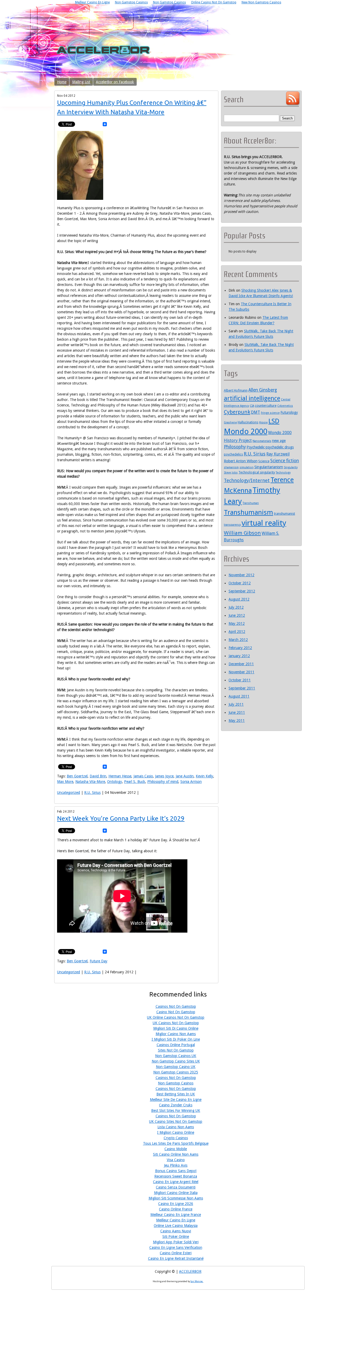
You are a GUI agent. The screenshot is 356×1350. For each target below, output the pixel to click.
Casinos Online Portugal (176, 1045)
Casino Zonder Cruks (175, 1105)
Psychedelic (256, 447)
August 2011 (239, 696)
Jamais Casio (143, 776)
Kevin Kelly (204, 776)
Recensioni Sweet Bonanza (175, 1176)
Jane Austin (185, 776)
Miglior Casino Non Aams (176, 1034)
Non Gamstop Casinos (175, 1083)
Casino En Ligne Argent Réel (175, 1182)
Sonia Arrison (191, 781)
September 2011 (242, 688)
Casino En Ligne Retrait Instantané (176, 1258)
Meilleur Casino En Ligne (175, 1220)
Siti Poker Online (175, 1236)
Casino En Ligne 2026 (175, 1204)
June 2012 (237, 615)
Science (263, 461)
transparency (232, 524)
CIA (252, 405)
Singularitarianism (268, 467)
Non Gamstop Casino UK (175, 1067)
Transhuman (251, 503)
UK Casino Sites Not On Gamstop (175, 1121)
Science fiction (284, 460)
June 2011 (237, 712)
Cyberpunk (237, 412)
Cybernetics (285, 405)
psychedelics (233, 454)
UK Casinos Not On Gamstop (176, 1023)
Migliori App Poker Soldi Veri (176, 1242)
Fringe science (270, 413)
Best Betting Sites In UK (175, 1094)
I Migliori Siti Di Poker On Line (176, 1039)
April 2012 (237, 631)
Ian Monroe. (197, 1281)
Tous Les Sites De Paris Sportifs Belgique (175, 1143)
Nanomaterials (262, 441)
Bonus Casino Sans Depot (176, 1171)
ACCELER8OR (190, 1271)
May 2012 (237, 623)
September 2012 (242, 591)
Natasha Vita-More (90, 781)
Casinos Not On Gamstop (176, 1006)
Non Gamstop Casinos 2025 (175, 1072)
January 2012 (239, 656)
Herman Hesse (119, 776)
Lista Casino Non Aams (175, 1127)
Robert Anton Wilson (240, 461)
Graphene (230, 422)
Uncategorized (68, 792)
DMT (255, 412)
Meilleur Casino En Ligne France (175, 1215)
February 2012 (240, 648)
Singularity (291, 467)
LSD (273, 421)
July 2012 (236, 607)
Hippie (263, 422)
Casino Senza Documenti (175, 1187)
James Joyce (164, 776)
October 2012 (240, 583)
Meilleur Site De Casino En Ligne (175, 1099)
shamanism (231, 467)
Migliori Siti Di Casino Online (175, 1028)
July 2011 (236, 704)
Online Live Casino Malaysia (176, 1225)
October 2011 (240, 680)
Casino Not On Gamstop (175, 1012)
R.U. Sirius (92, 792)
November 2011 (241, 672)
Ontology (114, 781)
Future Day (98, 961)
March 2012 (238, 640)
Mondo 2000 (245, 431)
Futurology (289, 412)
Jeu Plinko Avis (175, 1165)
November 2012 (241, 575)
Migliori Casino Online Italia (176, 1193)
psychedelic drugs (280, 447)
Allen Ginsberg (262, 390)
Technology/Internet (247, 480)
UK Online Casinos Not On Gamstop (175, 1017)
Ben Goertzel (77, 776)
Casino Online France (175, 1209)
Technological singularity (256, 472)
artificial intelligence (252, 398)
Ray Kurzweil (278, 454)
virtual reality (264, 523)
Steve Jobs (231, 472)
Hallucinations (248, 422)
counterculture (266, 405)
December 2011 (241, 664)
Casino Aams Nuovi (175, 1231)
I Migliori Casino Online (175, 1132)
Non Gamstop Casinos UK (175, 1056)
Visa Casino (176, 1160)
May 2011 (237, 720)
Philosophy (235, 446)
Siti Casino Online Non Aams (175, 1154)
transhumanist (284, 513)
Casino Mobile (175, 1149)
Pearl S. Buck (134, 781)
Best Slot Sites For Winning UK (175, 1110)
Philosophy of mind (162, 781)
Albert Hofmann (236, 390)
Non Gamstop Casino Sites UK (176, 1061)
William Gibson (242, 533)
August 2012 (239, 599)
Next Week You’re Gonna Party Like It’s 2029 (121, 818)
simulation (247, 467)
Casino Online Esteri (176, 1253)
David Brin (98, 776)
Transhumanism (248, 512)
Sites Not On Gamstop (176, 1050)
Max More (65, 781)
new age (279, 441)
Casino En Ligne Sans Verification (175, 1247)
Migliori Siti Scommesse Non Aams (176, 1198)
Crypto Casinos (176, 1138)
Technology (283, 472)
